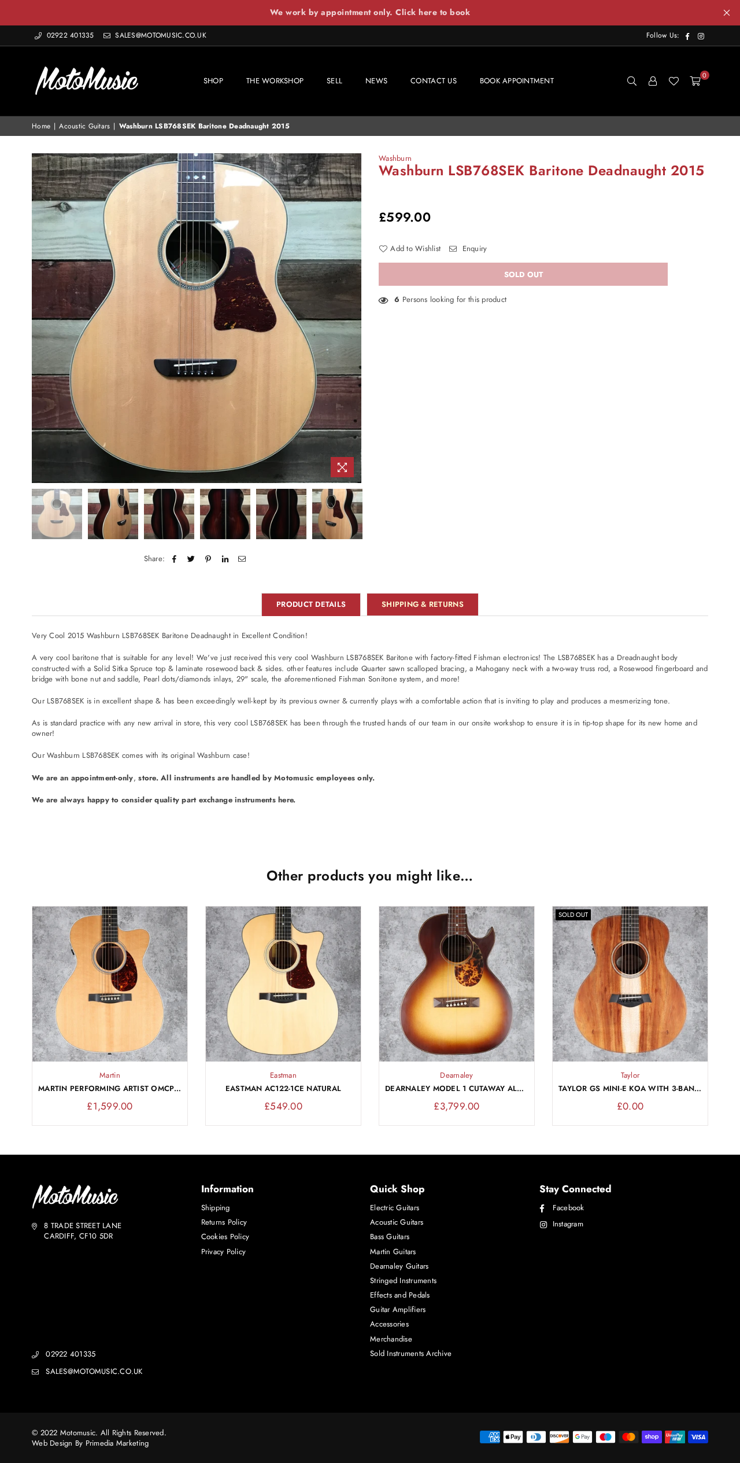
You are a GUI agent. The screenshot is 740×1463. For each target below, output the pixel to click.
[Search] (631, 81)
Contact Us (433, 80)
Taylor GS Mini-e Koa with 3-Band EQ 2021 (630, 1089)
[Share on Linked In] (225, 559)
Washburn (395, 158)
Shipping (215, 1207)
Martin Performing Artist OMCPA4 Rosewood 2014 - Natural (110, 1089)
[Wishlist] (673, 81)
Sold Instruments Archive (411, 1353)
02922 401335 (70, 35)
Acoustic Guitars (84, 126)
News (376, 80)
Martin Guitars (393, 1251)
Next (351, 318)
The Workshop (275, 80)
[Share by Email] (242, 559)
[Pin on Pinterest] (208, 559)
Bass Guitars (389, 1236)
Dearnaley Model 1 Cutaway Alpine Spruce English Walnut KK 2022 (456, 1089)
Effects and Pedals (400, 1294)
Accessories (389, 1323)
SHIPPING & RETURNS (423, 604)
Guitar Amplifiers (398, 1309)
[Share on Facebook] (174, 559)
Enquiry (473, 249)
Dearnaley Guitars (399, 1266)
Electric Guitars (394, 1207)
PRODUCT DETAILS (311, 604)
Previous (42, 318)
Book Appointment (517, 80)
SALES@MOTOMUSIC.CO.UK (159, 35)
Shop (213, 80)
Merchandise (391, 1338)
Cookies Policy (225, 1236)
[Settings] (652, 81)
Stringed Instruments (403, 1280)
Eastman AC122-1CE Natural (283, 1089)
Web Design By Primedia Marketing (90, 1443)
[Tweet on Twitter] (191, 559)
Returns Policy (224, 1222)
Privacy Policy (223, 1251)
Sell (334, 80)
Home (41, 126)
